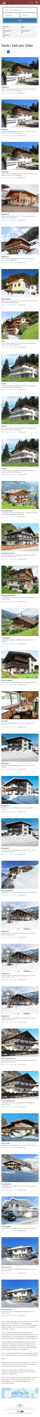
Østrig (2, 93)
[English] (32, 2)
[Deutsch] (27, 2)
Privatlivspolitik (27, 1413)
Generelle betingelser (15, 1413)
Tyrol (7, 93)
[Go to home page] (7, 2)
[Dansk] (30, 2)
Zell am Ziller (13, 93)
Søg (20, 20)
